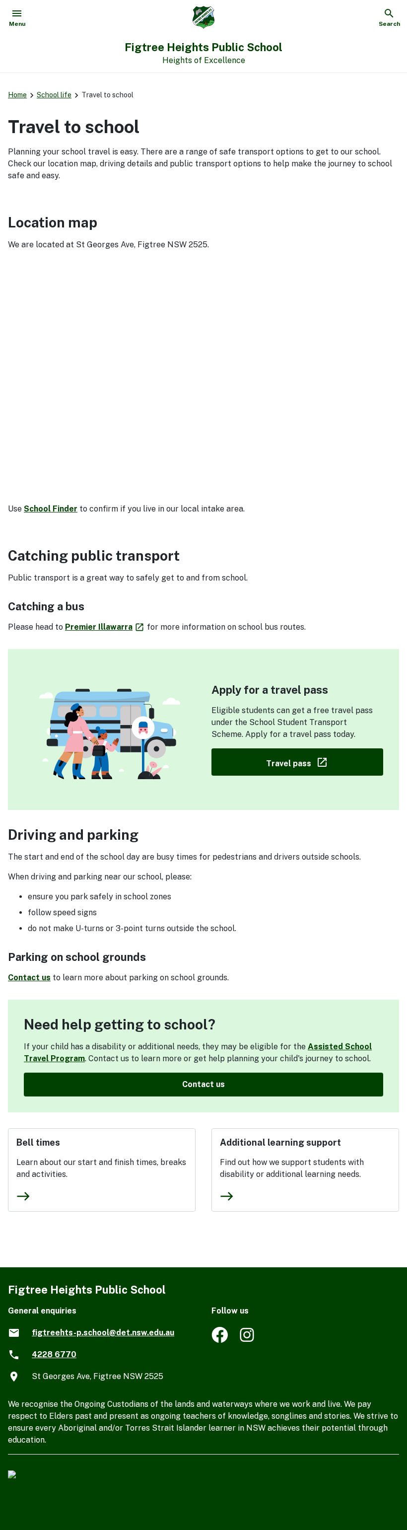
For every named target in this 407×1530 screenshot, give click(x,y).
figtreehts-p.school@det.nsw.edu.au (103, 1332)
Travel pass (324, 761)
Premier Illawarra (105, 627)
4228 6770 (54, 1354)
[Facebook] (219, 1340)
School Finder (50, 508)
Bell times (38, 1142)
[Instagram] (248, 1340)
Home (17, 95)
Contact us (29, 977)
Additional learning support (280, 1142)
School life (54, 95)
